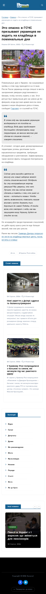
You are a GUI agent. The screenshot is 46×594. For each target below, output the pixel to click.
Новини (13, 17)
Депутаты (12, 436)
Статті (10, 476)
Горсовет (15, 109)
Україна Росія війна (27, 253)
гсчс (13, 253)
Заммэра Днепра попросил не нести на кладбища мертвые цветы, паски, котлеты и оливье (22, 237)
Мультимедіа (13, 459)
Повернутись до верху (24, 589)
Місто (10, 453)
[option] (23, 530)
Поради (11, 470)
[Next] (39, 506)
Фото (10, 482)
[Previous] (35, 506)
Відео (10, 424)
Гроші (10, 430)
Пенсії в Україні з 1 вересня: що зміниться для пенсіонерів (22, 535)
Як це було (12, 488)
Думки (10, 441)
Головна (5, 17)
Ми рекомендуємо (15, 447)
